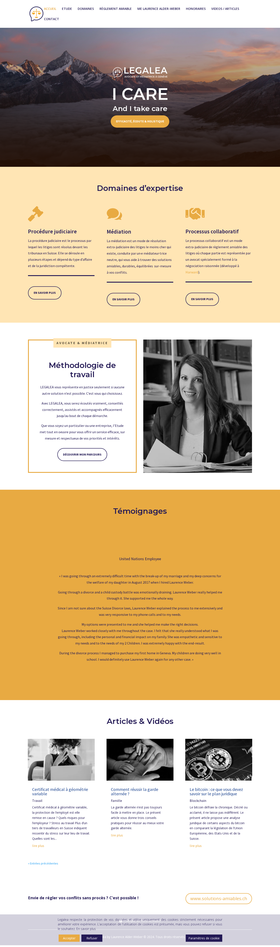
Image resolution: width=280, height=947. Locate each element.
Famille (116, 800)
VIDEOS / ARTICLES (225, 9)
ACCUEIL (50, 9)
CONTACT (51, 19)
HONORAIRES (196, 9)
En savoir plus (45, 293)
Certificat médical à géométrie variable (60, 791)
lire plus (38, 845)
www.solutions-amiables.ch (218, 898)
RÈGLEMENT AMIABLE (116, 9)
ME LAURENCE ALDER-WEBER (158, 9)
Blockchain (198, 800)
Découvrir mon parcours (82, 454)
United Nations (131, 558)
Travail (37, 800)
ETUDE (67, 9)
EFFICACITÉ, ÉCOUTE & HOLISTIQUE (140, 121)
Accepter (69, 938)
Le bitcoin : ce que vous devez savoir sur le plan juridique (216, 791)
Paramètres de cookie (204, 938)
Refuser (91, 938)
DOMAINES (86, 9)
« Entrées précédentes (43, 863)
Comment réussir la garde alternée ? (134, 791)
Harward (192, 272)
